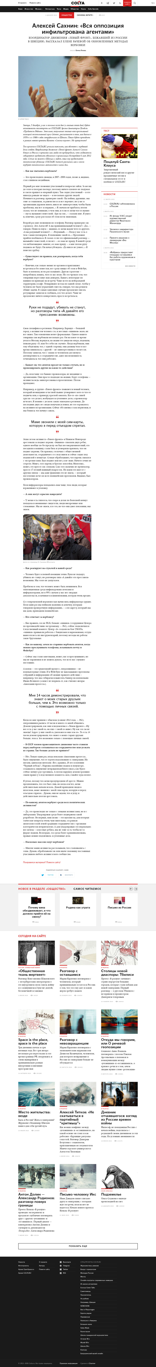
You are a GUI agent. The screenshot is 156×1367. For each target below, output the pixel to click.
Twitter (65, 1269)
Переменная (85, 1317)
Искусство (29, 9)
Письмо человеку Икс (78, 1194)
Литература (50, 9)
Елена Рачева (81, 50)
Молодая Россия (86, 1273)
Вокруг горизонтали (88, 1269)
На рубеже (84, 1299)
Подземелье (111, 1194)
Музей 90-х (84, 1342)
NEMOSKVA (84, 1306)
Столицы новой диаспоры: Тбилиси (117, 973)
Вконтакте (67, 1262)
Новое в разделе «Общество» (42, 889)
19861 (37, 922)
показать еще (78, 1246)
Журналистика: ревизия (89, 1266)
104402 (80, 1067)
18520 (36, 995)
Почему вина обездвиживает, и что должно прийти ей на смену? (37, 912)
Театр (59, 9)
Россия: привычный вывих (29, 967)
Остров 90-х (85, 1339)
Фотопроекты (23, 1266)
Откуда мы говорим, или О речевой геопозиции (118, 1043)
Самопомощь (85, 1291)
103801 (120, 1074)
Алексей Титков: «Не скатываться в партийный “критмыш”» (77, 1118)
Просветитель (85, 1295)
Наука (83, 9)
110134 (36, 1235)
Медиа (65, 9)
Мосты (83, 1277)
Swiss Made (84, 1328)
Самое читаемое (87, 889)
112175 (119, 1141)
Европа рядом (85, 1313)
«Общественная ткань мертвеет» (32, 973)
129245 (121, 1206)
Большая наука (86, 1324)
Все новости (130, 266)
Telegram (66, 1266)
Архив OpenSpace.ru (26, 1269)
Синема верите (85, 15)
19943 (120, 922)
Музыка (38, 9)
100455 (121, 1001)
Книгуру (83, 1350)
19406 (78, 922)
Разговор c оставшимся (70, 973)
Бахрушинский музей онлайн (91, 1353)
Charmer (92, 1363)
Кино (20, 9)
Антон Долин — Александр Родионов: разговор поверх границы (36, 1200)
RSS (64, 1273)
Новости (21, 1262)
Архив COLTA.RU (24, 1273)
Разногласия (85, 1331)
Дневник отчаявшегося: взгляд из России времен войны (119, 1118)
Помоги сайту (35, 3)
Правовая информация (69, 1363)
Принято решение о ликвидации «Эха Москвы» (119, 240)
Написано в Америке (88, 1321)
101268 (39, 1073)
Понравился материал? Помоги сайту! (41, 862)
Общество (75, 9)
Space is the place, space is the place (33, 1041)
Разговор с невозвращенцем (74, 1041)
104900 (36, 1130)
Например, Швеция (87, 1302)
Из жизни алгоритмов (88, 1284)
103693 (79, 995)
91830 (77, 1215)
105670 (77, 1156)
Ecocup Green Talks (87, 1288)
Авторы (42, 1266)
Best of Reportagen (87, 1310)
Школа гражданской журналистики (94, 1335)
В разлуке (63, 967)
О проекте (22, 3)
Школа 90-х (84, 1346)
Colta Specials (93, 9)
